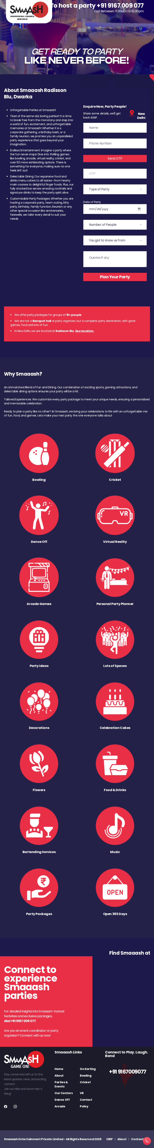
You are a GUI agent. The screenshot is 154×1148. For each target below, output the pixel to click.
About (59, 1076)
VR (81, 1093)
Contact (86, 1100)
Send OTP (115, 158)
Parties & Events (61, 1084)
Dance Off (62, 1100)
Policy (84, 1106)
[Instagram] (15, 1106)
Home (59, 1069)
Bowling (85, 1076)
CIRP (109, 1139)
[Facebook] (5, 1106)
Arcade (60, 1106)
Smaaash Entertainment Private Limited (33, 1139)
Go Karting (88, 1069)
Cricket (85, 1082)
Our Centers (64, 1093)
